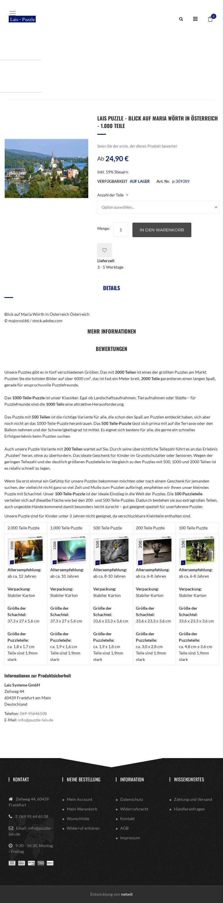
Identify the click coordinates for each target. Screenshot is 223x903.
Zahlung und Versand (193, 799)
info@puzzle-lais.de (35, 719)
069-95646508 (33, 713)
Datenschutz (131, 799)
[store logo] (22, 18)
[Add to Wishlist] (104, 250)
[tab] (111, 290)
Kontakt (21, 779)
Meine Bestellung (83, 779)
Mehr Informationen (111, 331)
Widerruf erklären (83, 828)
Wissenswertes (189, 779)
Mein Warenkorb (82, 808)
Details (111, 288)
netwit (127, 894)
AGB (124, 828)
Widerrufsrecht (134, 808)
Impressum (130, 837)
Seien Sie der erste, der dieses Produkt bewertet (137, 146)
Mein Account (79, 799)
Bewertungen (111, 348)
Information (132, 779)
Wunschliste (78, 818)
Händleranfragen (189, 808)
